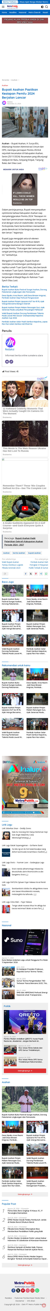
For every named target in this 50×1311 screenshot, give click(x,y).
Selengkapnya (24, 1071)
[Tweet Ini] (31, 574)
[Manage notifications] (44, 1305)
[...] (46, 835)
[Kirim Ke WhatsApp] (46, 574)
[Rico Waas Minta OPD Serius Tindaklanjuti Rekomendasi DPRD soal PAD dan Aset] (10, 1061)
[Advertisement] (25, 50)
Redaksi (10, 102)
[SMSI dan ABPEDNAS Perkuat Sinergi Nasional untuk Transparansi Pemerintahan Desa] (8, 994)
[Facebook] (13, 1290)
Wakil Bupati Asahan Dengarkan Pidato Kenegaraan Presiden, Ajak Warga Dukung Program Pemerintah (36, 1183)
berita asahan (19, 553)
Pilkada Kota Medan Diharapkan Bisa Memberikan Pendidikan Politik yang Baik (25, 1230)
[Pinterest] (23, 1290)
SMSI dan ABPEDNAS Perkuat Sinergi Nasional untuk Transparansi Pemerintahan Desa (32, 993)
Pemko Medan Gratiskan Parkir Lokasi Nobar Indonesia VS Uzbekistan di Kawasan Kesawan (27, 1239)
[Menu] (3, 7)
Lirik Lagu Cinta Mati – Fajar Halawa (17, 885)
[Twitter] (18, 1290)
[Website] (11, 362)
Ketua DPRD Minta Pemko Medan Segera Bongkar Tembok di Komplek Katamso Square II (28, 1257)
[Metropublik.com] (12, 7)
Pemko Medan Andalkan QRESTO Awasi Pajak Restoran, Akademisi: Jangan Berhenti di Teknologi (23, 1040)
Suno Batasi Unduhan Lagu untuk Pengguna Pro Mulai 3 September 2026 (25, 961)
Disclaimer (20, 1301)
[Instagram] (28, 1290)
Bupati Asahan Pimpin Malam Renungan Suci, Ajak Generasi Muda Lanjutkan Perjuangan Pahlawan (23, 308)
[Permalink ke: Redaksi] (4, 102)
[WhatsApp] (37, 1290)
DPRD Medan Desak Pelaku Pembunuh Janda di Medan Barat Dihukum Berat (27, 1221)
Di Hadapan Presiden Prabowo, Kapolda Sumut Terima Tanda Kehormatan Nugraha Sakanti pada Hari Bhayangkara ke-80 (32, 970)
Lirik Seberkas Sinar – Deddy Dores (16, 902)
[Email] (7, 362)
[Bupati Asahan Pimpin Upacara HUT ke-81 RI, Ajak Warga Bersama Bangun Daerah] (12, 616)
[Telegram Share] (41, 574)
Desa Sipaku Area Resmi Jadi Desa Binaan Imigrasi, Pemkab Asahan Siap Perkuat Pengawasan (24, 296)
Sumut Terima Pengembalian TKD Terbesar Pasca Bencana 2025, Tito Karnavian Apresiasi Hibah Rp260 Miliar (32, 982)
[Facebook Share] (26, 574)
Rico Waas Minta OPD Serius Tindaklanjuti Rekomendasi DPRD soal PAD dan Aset (31, 1060)
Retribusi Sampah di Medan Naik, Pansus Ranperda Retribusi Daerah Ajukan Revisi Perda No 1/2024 (25, 1248)
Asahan (5, 85)
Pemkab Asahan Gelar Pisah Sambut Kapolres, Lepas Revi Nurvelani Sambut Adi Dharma (24, 323)
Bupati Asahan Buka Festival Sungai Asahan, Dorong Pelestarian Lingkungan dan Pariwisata (24, 290)
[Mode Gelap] (42, 7)
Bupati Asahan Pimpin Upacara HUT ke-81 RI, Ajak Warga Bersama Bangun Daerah (23, 302)
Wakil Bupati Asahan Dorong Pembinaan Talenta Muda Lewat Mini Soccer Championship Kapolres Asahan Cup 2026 (23, 315)
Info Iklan (31, 1301)
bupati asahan (34, 553)
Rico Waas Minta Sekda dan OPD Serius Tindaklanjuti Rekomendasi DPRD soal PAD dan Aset (31, 1049)
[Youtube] (32, 1290)
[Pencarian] (46, 7)
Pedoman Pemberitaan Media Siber (30, 1298)
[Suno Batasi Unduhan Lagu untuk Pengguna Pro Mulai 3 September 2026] (25, 942)
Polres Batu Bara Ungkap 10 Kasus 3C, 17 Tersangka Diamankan (25, 1212)
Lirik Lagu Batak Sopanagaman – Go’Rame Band (22, 829)
